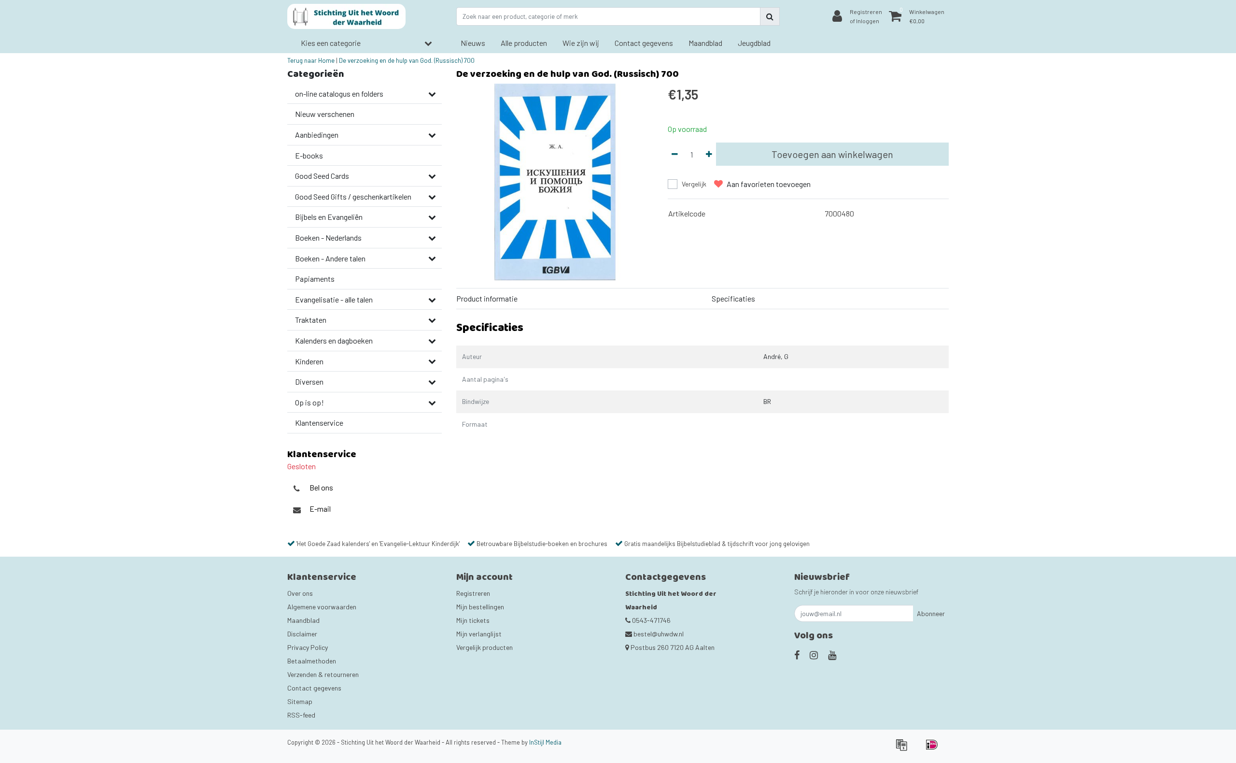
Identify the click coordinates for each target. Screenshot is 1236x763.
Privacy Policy (307, 647)
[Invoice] (904, 748)
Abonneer (931, 613)
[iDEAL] (934, 748)
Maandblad (303, 620)
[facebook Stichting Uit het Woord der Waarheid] (797, 655)
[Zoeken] (769, 16)
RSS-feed (301, 715)
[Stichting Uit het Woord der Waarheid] (346, 16)
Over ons (300, 593)
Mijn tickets (473, 620)
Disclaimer (302, 634)
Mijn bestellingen (480, 607)
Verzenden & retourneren (323, 674)
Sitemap (299, 701)
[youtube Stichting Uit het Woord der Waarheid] (832, 655)
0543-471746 (651, 620)
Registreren (473, 593)
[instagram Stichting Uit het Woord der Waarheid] (814, 655)
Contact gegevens (314, 688)
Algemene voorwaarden (321, 607)
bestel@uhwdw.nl (658, 634)
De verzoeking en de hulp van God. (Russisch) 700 (407, 60)
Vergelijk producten (484, 647)
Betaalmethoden (311, 661)
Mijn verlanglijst (479, 634)
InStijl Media (545, 742)
